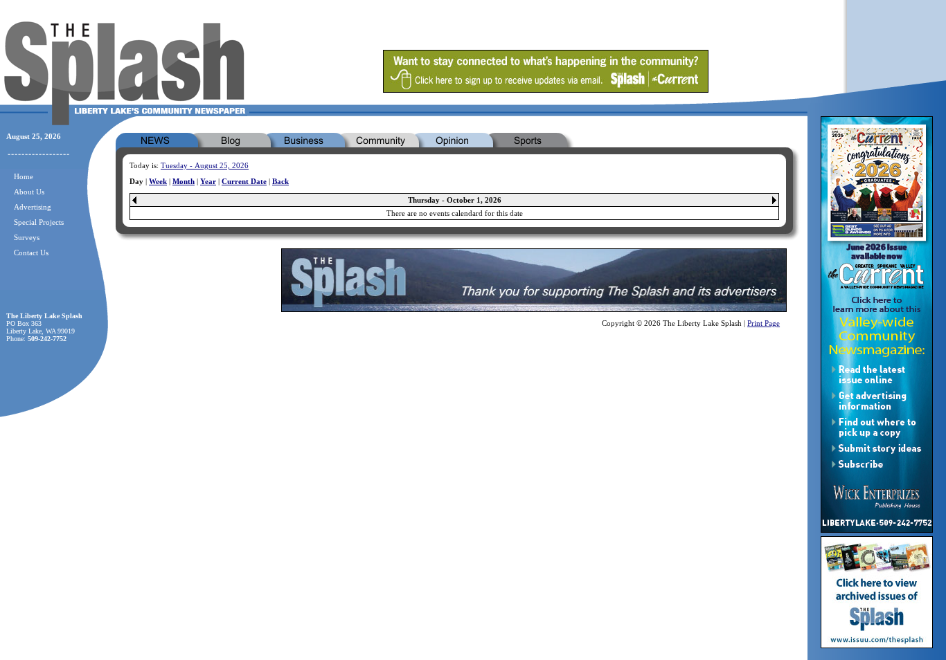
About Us (29, 191)
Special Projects (39, 222)
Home (23, 176)
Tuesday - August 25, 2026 (205, 165)
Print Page (763, 323)
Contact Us (31, 252)
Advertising (32, 207)
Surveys (26, 237)
